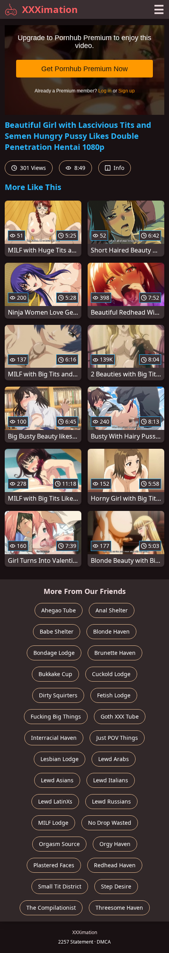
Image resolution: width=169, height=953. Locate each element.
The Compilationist (51, 907)
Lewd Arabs (113, 759)
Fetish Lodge (113, 695)
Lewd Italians (110, 780)
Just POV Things (117, 737)
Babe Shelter (56, 631)
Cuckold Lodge (111, 674)
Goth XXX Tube (120, 716)
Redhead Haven (115, 865)
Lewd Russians (111, 801)
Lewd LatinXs (55, 801)
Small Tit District (59, 886)
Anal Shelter (112, 610)
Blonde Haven (111, 631)
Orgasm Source (59, 844)
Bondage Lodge (54, 652)
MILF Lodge (53, 822)
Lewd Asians (57, 780)
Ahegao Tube (58, 610)
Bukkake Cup (55, 674)
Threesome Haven (119, 907)
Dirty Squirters (58, 695)
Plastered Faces (53, 865)
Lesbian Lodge (59, 759)
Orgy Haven (114, 844)
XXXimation (50, 9)
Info (118, 167)
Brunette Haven (115, 652)
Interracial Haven (54, 737)
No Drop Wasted (109, 822)
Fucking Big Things (56, 716)
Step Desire (116, 886)
